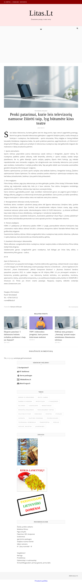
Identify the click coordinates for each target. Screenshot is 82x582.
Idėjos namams (22, 544)
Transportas (45, 422)
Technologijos (41, 111)
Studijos (59, 414)
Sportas (49, 414)
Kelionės (21, 405)
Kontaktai (23, 2)
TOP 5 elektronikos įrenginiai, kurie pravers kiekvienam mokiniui (38, 334)
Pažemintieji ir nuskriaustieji (26, 560)
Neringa (19, 555)
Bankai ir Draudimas (26, 397)
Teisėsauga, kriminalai (27, 422)
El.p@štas (7, 2)
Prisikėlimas (21, 558)
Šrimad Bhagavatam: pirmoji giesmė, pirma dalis (33, 563)
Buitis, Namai (43, 397)
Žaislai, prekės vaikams (25, 527)
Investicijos (40, 401)
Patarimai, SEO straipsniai (26, 534)
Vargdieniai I (21, 553)
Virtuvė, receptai (25, 426)
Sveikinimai (21, 537)
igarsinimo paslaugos (24, 539)
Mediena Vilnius (22, 529)
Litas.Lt (41, 13)
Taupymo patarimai (35, 418)
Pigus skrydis (21, 532)
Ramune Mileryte (16, 307)
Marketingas (47, 405)
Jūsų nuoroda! (24, 546)
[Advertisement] (41, 47)
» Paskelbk (15, 2)
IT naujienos (53, 401)
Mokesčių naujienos (26, 410)
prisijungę (9, 358)
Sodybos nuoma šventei (25, 541)
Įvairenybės (39, 426)
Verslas (56, 422)
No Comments (73, 307)
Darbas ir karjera (25, 401)
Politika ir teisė (24, 414)
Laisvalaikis (33, 405)
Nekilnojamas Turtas (46, 410)
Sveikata (21, 418)
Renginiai (38, 414)
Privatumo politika (41, 581)
